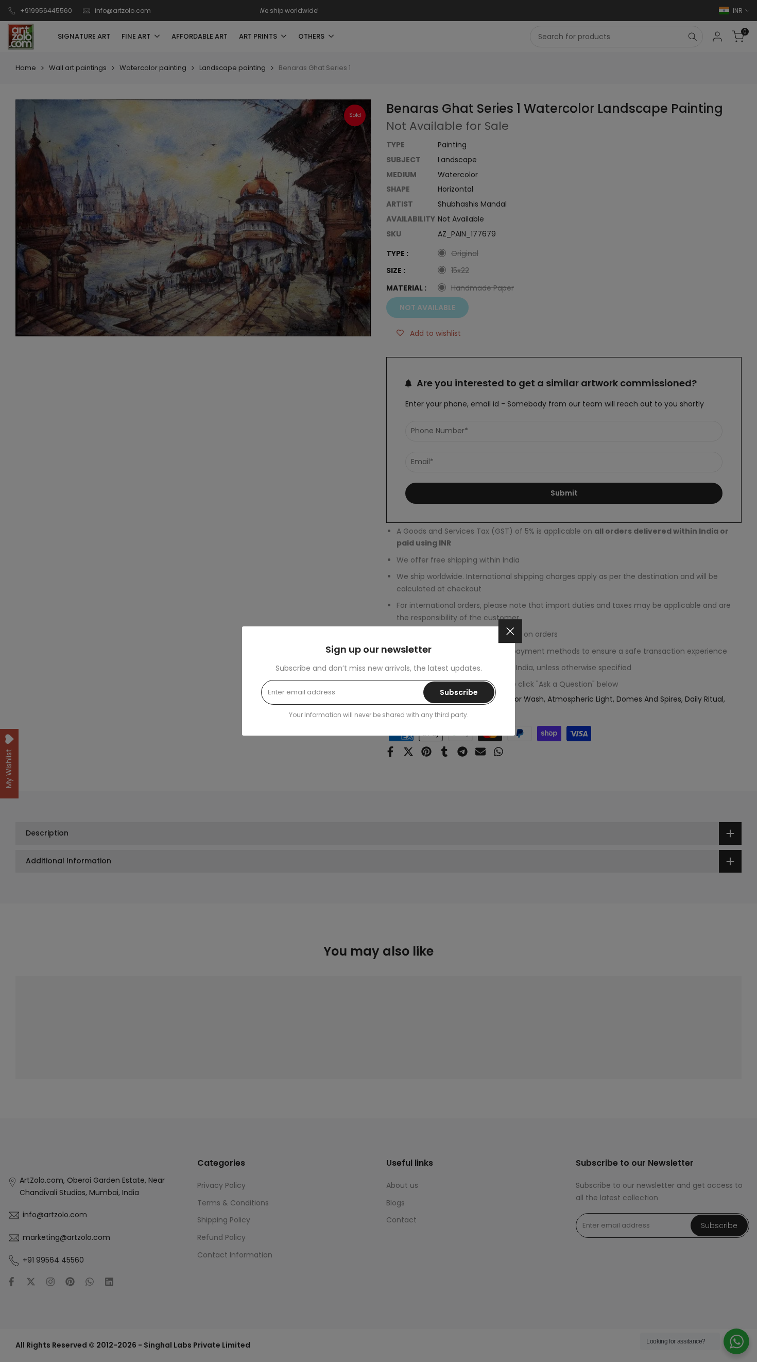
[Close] (510, 631)
